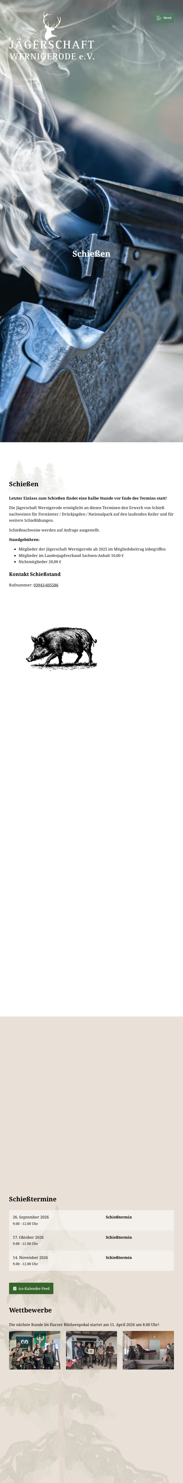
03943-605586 (46, 585)
